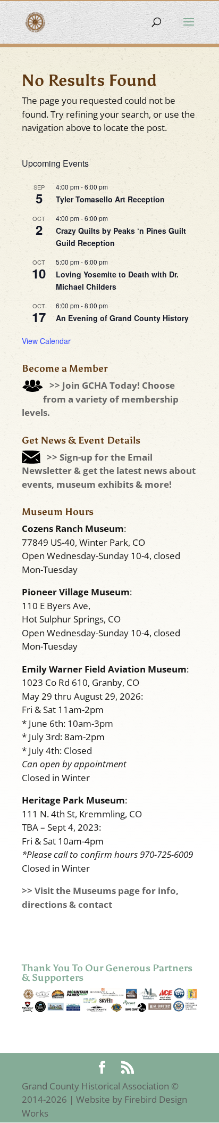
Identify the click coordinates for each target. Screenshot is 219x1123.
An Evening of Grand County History (122, 318)
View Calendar (46, 340)
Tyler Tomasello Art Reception (110, 199)
